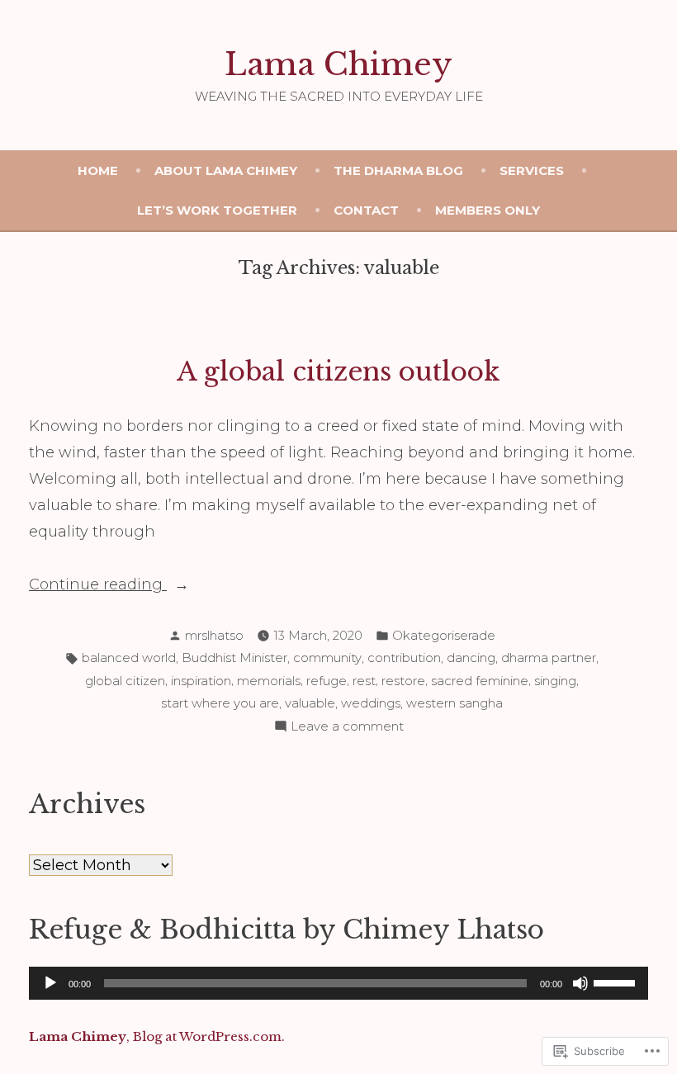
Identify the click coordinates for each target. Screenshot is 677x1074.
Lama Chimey (338, 64)
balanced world (129, 657)
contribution (404, 657)
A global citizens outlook (338, 371)
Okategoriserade (443, 635)
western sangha (454, 703)
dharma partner (548, 657)
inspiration (201, 680)
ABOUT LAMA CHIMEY (225, 170)
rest (364, 680)
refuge (326, 680)
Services (531, 170)
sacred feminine (479, 680)
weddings (370, 703)
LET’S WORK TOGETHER (217, 210)
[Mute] (580, 983)
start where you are (220, 703)
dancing (471, 657)
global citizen (125, 680)
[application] (338, 983)
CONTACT (366, 210)
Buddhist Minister (234, 657)
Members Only (487, 210)
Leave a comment (347, 727)
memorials (269, 680)
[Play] (50, 983)
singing (555, 680)
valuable (310, 703)
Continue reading (98, 586)
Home (98, 170)
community (327, 657)
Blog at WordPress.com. (209, 1036)
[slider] (617, 981)
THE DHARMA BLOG (398, 170)
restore (403, 680)
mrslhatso (214, 635)
